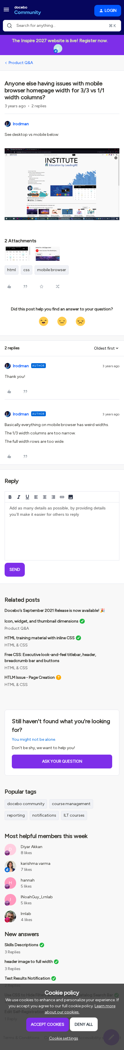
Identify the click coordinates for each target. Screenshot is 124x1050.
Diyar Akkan (31, 846)
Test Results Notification (27, 978)
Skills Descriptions (21, 944)
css (26, 269)
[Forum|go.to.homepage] (27, 10)
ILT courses (74, 815)
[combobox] (62, 25)
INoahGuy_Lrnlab (37, 897)
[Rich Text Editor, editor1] (62, 531)
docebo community (25, 803)
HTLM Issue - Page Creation (30, 677)
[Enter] (9, 25)
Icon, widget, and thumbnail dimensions (41, 621)
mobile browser (51, 269)
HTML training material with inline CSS (40, 637)
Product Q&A (21, 62)
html (11, 269)
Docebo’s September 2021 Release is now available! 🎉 (55, 610)
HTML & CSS (16, 645)
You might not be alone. (34, 739)
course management (71, 803)
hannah (28, 880)
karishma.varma (35, 863)
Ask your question (62, 761)
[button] (6, 11)
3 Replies (12, 952)
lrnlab (26, 913)
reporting (16, 815)
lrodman (21, 123)
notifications (44, 815)
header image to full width (29, 961)
